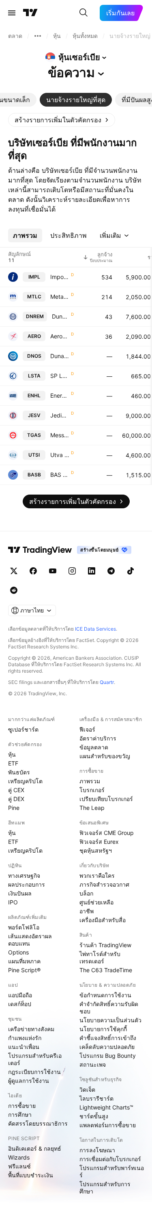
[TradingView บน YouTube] (52, 571)
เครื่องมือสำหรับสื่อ (102, 919)
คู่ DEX (16, 798)
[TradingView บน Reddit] (13, 590)
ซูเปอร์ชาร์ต (23, 729)
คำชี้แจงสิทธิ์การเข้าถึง (107, 1037)
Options (18, 952)
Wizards (19, 1157)
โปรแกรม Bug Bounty (107, 1055)
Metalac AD (59, 296)
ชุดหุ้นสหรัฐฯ (95, 850)
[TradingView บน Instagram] (72, 571)
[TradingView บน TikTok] (130, 571)
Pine (13, 807)
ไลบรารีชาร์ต (96, 1098)
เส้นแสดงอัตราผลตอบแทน (30, 940)
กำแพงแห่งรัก (24, 1037)
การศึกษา (20, 1114)
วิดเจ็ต (87, 1089)
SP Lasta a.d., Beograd (59, 375)
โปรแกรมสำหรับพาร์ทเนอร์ (111, 1171)
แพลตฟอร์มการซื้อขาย (107, 1125)
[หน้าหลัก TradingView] (30, 13)
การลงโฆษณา (97, 1150)
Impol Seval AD (59, 276)
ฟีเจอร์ (87, 729)
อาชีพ (86, 911)
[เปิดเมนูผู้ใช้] (12, 13)
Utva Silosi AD (59, 454)
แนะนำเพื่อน (23, 1046)
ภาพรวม (89, 781)
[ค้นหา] (83, 13)
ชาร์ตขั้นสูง (93, 1116)
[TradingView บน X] (13, 571)
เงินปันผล (20, 893)
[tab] (76, 100)
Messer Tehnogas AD (59, 435)
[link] (61, 120)
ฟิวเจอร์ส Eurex (99, 841)
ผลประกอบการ (26, 884)
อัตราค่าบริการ (97, 738)
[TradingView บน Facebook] (33, 571)
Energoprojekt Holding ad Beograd (59, 395)
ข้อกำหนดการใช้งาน (105, 995)
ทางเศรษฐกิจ (24, 875)
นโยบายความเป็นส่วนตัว (110, 1020)
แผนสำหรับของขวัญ (104, 756)
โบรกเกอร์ (92, 789)
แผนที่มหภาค (24, 961)
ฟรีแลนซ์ (19, 1166)
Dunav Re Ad (60, 316)
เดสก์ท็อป (19, 1003)
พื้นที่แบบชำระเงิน (30, 1175)
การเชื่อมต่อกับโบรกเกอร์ (110, 1159)
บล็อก (86, 893)
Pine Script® (24, 970)
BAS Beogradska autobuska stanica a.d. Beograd (59, 474)
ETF (13, 763)
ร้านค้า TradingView (105, 945)
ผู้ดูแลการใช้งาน (28, 1080)
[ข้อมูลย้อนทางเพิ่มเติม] (37, 36)
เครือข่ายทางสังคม (31, 1029)
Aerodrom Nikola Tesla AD (59, 336)
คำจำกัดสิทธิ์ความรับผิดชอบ (108, 1007)
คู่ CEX (16, 789)
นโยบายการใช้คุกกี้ (103, 1029)
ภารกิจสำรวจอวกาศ (104, 884)
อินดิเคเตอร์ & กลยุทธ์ (34, 1148)
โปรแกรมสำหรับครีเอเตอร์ (35, 1059)
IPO (13, 902)
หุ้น (12, 754)
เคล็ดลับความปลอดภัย (107, 1046)
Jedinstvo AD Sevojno (59, 415)
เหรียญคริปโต (25, 781)
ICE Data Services (95, 629)
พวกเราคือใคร (97, 875)
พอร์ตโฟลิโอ (23, 927)
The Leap (92, 807)
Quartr (107, 682)
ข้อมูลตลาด (93, 747)
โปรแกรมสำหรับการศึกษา (105, 1188)
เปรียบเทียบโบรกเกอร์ (106, 798)
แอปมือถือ (20, 995)
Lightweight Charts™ (106, 1107)
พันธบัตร (19, 772)
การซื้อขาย (22, 1105)
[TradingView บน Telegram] (111, 571)
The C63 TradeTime (105, 970)
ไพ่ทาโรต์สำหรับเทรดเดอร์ (99, 957)
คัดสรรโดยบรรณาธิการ (38, 1123)
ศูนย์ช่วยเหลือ (96, 902)
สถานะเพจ (92, 1064)
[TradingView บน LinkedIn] (91, 571)
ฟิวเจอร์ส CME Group (106, 832)
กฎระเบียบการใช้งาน (34, 1071)
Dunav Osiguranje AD (59, 355)
